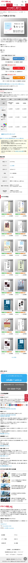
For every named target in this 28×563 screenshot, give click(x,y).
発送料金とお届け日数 (5, 416)
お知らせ (16, 539)
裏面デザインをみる (4, 138)
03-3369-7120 (14, 389)
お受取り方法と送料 (19, 151)
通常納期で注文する (17, 58)
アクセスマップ (3, 523)
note (7, 554)
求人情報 (16, 543)
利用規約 (9, 549)
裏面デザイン (3, 119)
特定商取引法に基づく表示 (10, 552)
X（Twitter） (12, 554)
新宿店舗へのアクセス (4, 433)
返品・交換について (4, 455)
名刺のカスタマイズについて (8, 134)
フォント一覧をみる (19, 138)
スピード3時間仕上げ (17, 77)
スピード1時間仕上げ (17, 68)
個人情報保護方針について (6, 465)
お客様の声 (3, 543)
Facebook (19, 554)
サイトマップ (20, 552)
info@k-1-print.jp (14, 380)
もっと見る (14, 357)
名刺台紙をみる (12, 138)
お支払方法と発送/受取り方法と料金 (8, 408)
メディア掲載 (4, 539)
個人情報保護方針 (16, 549)
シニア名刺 (12, 165)
